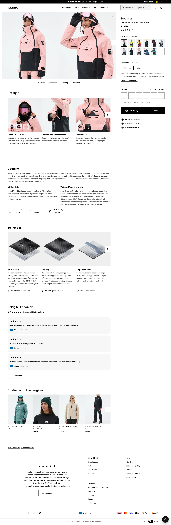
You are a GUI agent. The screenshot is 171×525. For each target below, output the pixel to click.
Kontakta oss (93, 462)
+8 (161, 51)
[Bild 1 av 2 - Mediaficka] (93, 115)
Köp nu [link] (100, 2)
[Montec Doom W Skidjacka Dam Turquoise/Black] (154, 51)
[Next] (113, 42)
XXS (124, 95)
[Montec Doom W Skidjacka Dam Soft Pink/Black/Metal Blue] (139, 51)
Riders (90, 499)
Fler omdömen (16, 376)
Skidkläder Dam (27, 448)
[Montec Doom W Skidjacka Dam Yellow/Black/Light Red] (139, 43)
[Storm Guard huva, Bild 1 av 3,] (12, 127)
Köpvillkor (129, 462)
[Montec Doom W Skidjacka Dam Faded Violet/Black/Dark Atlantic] (124, 51)
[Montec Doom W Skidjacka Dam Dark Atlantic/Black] (146, 43)
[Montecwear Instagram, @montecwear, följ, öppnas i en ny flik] (34, 513)
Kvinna (85, 7)
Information (52, 83)
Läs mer (17, 212)
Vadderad (127, 68)
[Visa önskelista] (155, 7)
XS (132, 95)
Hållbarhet (92, 491)
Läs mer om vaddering (130, 81)
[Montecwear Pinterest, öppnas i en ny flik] (39, 513)
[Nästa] (108, 115)
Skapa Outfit (104, 7)
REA (94, 7)
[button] (150, 521)
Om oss (91, 495)
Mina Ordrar (148, 2)
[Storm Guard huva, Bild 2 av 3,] (19, 127)
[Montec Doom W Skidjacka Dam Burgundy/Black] (154, 43)
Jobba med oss (93, 503)
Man (75, 7)
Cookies (129, 470)
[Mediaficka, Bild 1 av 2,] (81, 127)
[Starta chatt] (165, 519)
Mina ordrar (92, 470)
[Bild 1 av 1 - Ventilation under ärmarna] (59, 115)
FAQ (89, 466)
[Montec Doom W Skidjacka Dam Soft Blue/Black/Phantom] (161, 43)
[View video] (87, 45)
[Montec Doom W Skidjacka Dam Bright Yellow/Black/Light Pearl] (131, 43)
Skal (139, 68)
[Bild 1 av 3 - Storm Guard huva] (25, 115)
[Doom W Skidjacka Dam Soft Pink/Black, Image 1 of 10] (30, 45)
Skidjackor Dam (14, 448)
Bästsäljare (66, 7)
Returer (91, 473)
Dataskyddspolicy (133, 466)
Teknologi (64, 83)
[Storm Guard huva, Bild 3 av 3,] (26, 127)
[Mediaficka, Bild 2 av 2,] (88, 127)
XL (161, 95)
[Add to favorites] (112, 15)
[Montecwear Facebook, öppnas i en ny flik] (28, 513)
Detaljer (41, 83)
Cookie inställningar (133, 473)
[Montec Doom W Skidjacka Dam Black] (131, 51)
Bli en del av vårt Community (98, 487)
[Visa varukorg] (161, 7)
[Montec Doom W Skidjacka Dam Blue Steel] (146, 51)
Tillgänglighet (131, 477)
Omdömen (76, 83)
